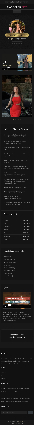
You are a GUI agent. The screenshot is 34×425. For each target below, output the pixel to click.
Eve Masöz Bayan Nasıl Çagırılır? (9, 391)
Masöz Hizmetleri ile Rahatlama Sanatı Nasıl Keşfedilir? (14, 401)
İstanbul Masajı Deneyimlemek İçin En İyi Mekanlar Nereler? (15, 388)
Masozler (3, 372)
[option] (17, 96)
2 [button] (16, 120)
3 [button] (18, 120)
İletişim (3, 378)
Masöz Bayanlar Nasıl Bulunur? (8, 395)
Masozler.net (22, 421)
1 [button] (13, 120)
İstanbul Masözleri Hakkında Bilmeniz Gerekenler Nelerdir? (15, 398)
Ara (30, 412)
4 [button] (21, 120)
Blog (2, 375)
